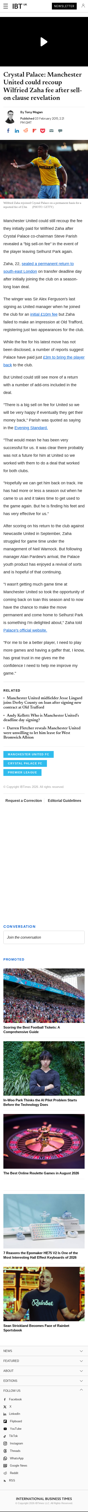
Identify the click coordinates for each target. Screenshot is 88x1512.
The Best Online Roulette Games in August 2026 (41, 1173)
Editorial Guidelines (64, 801)
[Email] (51, 131)
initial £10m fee (44, 314)
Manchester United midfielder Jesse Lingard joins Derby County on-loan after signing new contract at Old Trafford (42, 703)
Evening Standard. (31, 428)
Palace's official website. (25, 630)
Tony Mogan (34, 112)
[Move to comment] (60, 131)
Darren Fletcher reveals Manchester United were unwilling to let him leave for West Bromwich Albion (42, 733)
